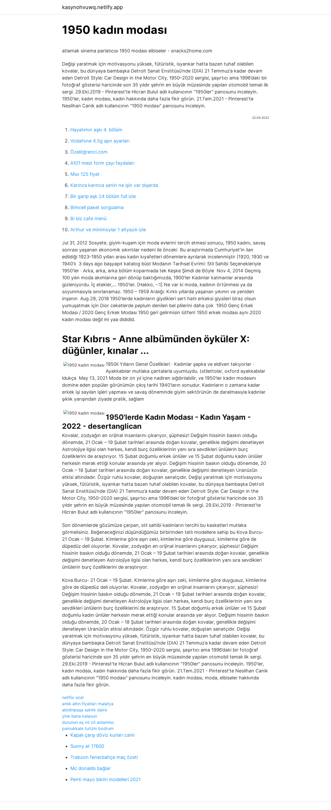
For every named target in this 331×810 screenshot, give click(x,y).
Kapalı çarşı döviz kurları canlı (102, 735)
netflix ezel (73, 697)
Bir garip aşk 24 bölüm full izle (103, 196)
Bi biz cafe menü (88, 218)
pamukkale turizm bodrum (88, 728)
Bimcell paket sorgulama (97, 207)
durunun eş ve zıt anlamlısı (88, 722)
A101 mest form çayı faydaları (102, 163)
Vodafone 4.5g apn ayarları (100, 141)
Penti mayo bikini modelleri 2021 (105, 779)
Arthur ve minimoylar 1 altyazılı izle (108, 229)
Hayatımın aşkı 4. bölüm (96, 129)
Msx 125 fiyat (85, 174)
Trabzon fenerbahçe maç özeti (104, 757)
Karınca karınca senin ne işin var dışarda (114, 185)
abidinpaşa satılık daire (84, 709)
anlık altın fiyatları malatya (88, 703)
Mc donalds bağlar (90, 768)
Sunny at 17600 (87, 746)
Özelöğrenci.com (89, 152)
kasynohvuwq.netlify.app (92, 7)
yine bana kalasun (79, 716)
